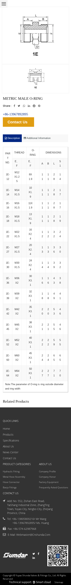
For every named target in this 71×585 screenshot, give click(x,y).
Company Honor (47, 476)
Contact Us (17, 122)
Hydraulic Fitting (11, 471)
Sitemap (59, 582)
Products (8, 434)
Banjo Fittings (10, 487)
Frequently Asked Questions (53, 487)
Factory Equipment (49, 482)
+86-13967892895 (15, 114)
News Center (10, 452)
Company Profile (47, 471)
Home (6, 428)
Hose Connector (11, 482)
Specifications (11, 440)
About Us (8, 446)
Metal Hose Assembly (14, 476)
